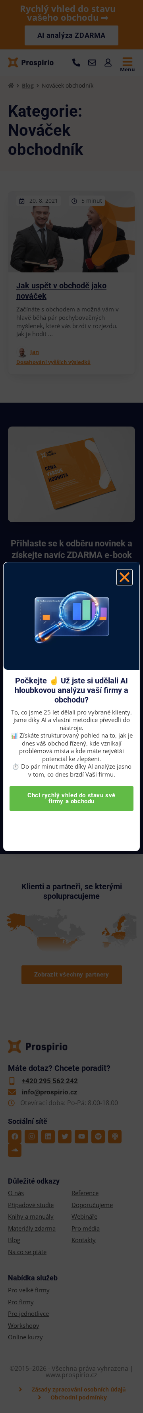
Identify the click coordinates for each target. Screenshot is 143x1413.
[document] (71, 706)
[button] (124, 577)
